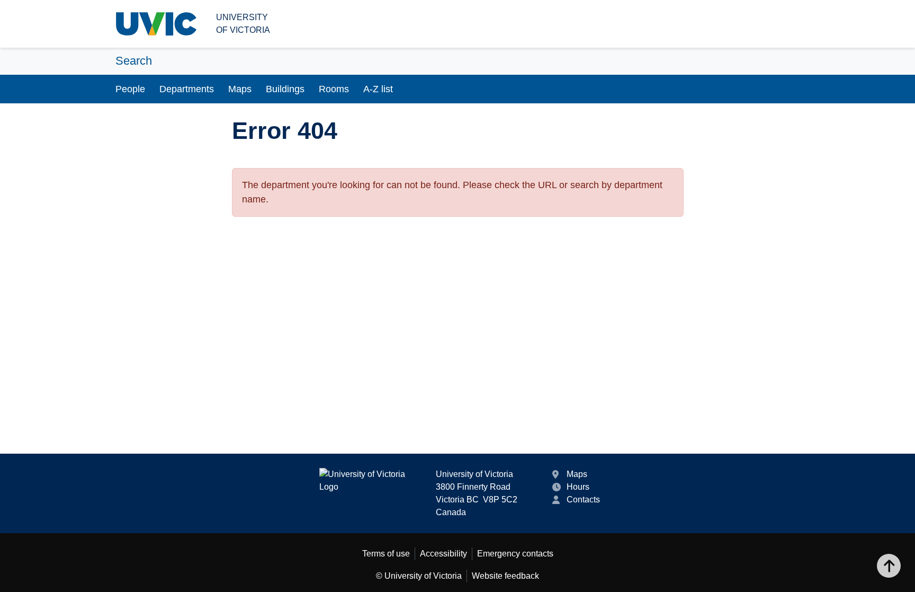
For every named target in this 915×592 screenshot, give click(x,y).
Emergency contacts (515, 553)
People (130, 89)
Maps (240, 89)
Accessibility (443, 553)
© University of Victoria (419, 575)
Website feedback (505, 575)
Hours (578, 486)
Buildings (285, 89)
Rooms (334, 89)
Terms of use (386, 553)
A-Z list (378, 89)
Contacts (583, 499)
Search (133, 60)
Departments (186, 89)
